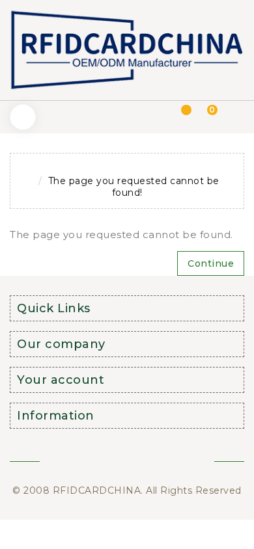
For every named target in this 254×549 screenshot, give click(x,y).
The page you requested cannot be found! (133, 186)
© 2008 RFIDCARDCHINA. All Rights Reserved (127, 490)
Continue (211, 263)
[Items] (179, 117)
